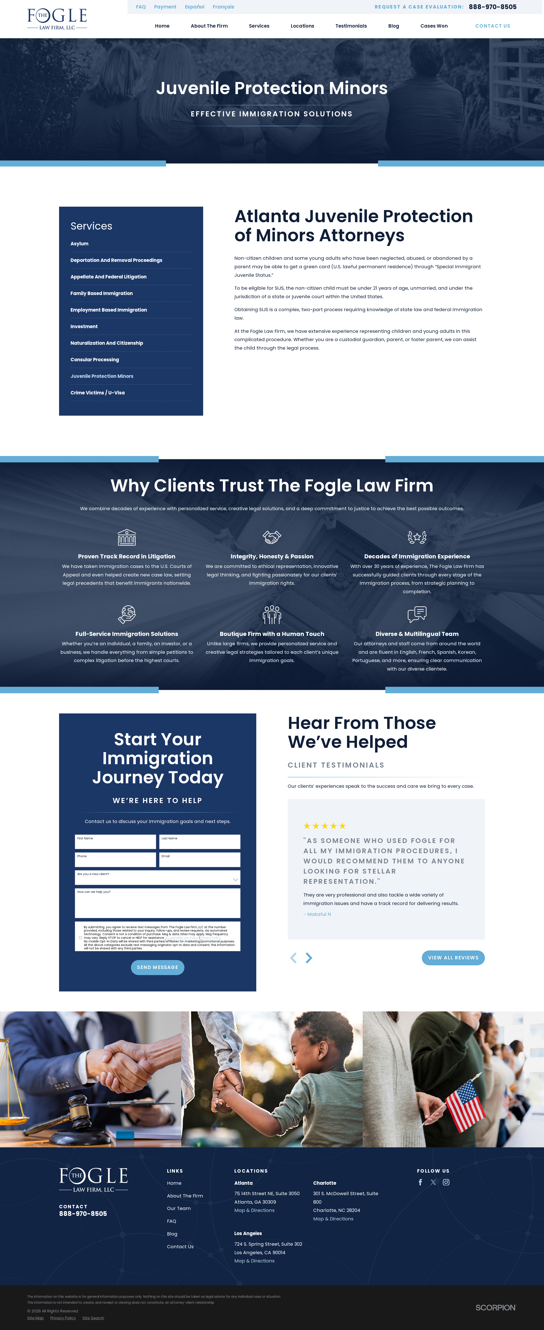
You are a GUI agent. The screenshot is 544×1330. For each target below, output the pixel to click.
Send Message (157, 967)
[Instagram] (446, 1182)
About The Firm (185, 1196)
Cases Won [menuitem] (434, 26)
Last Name (169, 838)
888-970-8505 (493, 7)
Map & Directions (254, 1210)
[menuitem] (131, 244)
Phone (82, 856)
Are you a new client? (93, 874)
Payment (165, 7)
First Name (85, 838)
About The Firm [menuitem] (209, 26)
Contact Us (493, 26)
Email (166, 856)
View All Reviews (453, 957)
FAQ (141, 7)
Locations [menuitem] (302, 26)
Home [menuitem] (162, 26)
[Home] (57, 19)
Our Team (179, 1208)
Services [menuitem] (259, 26)
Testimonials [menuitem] (351, 26)
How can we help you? (93, 892)
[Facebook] (420, 1182)
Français (223, 7)
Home (174, 1183)
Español (194, 7)
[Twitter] (433, 1182)
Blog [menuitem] (393, 26)
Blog (172, 1234)
